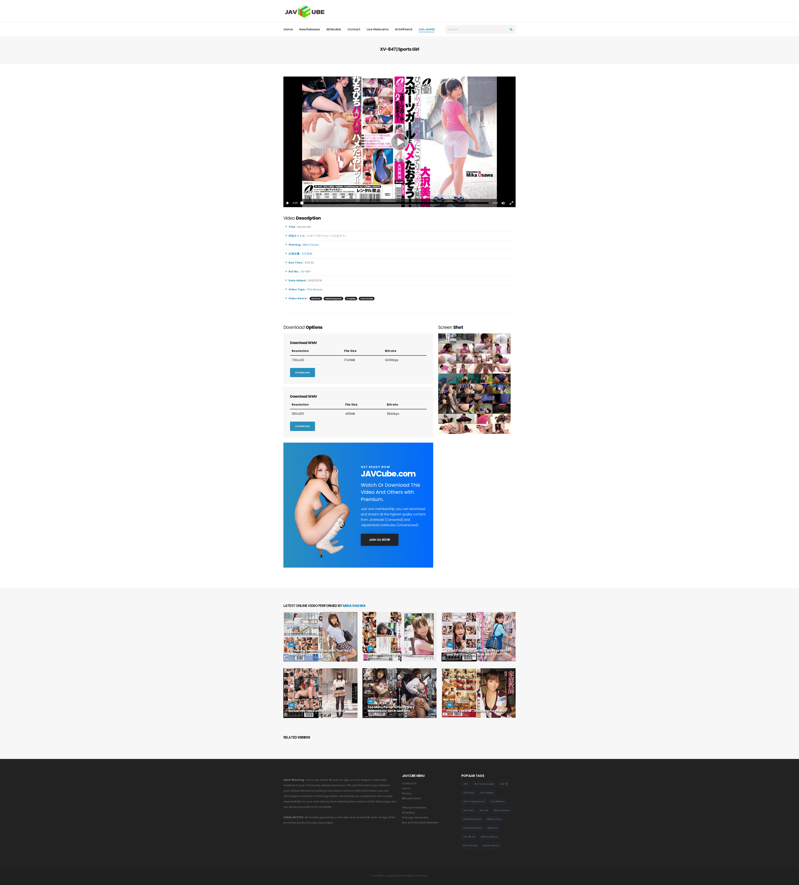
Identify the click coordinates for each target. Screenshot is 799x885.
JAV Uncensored (484, 784)
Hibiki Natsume (472, 819)
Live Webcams (377, 29)
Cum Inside (366, 298)
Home (288, 29)
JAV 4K (504, 784)
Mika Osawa (311, 244)
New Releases (309, 29)
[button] (503, 203)
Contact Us (409, 783)
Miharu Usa (494, 819)
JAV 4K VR (469, 836)
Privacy (407, 793)
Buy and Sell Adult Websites (420, 822)
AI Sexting (408, 812)
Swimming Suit (333, 298)
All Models (333, 29)
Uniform (315, 298)
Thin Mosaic (315, 289)
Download (302, 372)
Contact (353, 29)
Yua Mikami (498, 801)
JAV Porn (468, 810)
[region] (399, 142)
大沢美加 (307, 253)
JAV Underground (474, 801)
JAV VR (484, 810)
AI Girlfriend (403, 29)
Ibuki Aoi (493, 827)
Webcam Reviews (414, 807)
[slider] (395, 203)
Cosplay (351, 298)
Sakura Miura (491, 845)
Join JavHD (426, 29)
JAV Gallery (487, 792)
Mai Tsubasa (502, 810)
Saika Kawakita (472, 827)
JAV (465, 784)
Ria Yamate (470, 845)
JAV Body (468, 792)
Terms (406, 788)
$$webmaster (411, 798)
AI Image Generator (415, 817)
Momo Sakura (489, 836)
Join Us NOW (379, 539)
